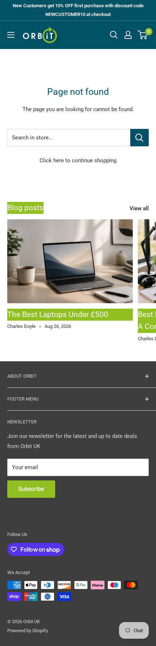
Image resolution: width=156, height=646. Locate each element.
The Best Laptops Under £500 (57, 314)
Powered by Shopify (27, 630)
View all (139, 208)
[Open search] (114, 35)
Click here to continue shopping (78, 160)
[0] (142, 35)
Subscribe (31, 488)
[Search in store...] (139, 137)
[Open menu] (11, 35)
